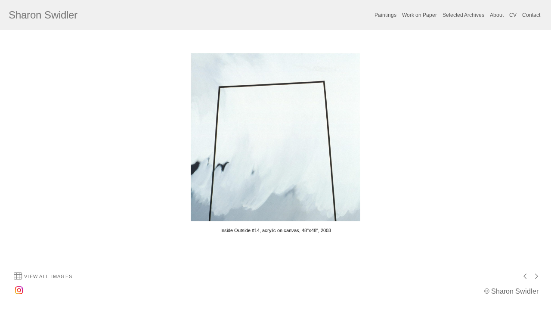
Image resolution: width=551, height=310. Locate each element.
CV (513, 15)
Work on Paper (419, 15)
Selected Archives (463, 15)
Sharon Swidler (43, 15)
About (497, 15)
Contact (531, 15)
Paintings (385, 15)
